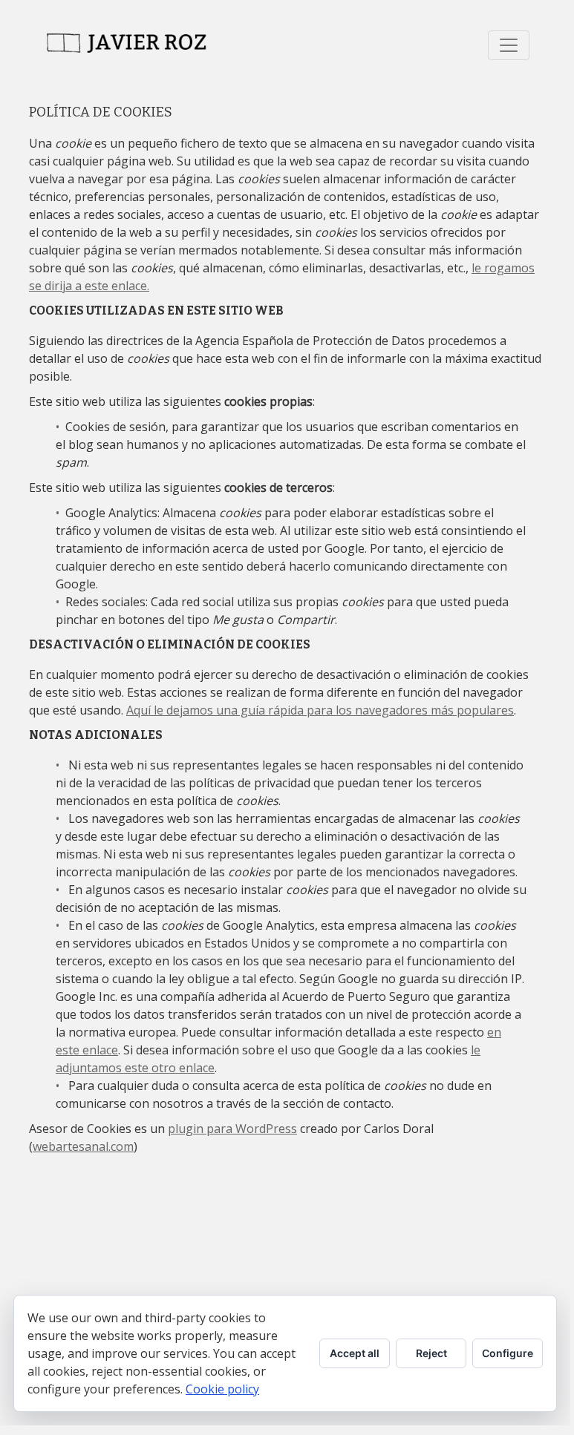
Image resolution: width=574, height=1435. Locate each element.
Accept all (354, 1353)
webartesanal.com (83, 1146)
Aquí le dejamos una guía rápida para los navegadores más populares (320, 710)
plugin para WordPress (232, 1128)
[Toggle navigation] (508, 45)
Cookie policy (222, 1389)
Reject (431, 1353)
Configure (507, 1353)
